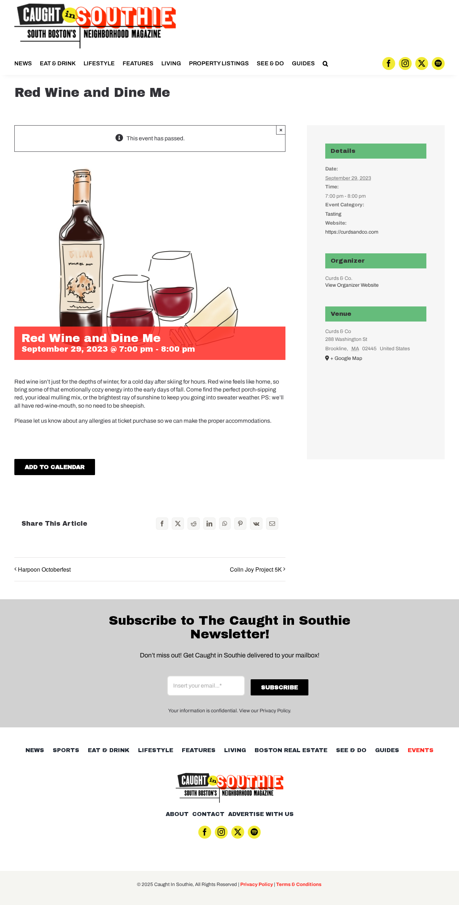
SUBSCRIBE (230, 490)
